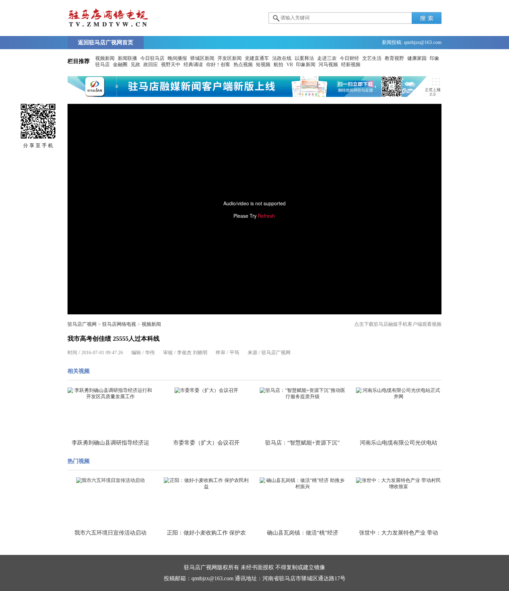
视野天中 (170, 64)
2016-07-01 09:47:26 (102, 352)
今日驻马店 (152, 58)
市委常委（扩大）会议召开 (206, 443)
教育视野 (394, 58)
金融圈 (120, 64)
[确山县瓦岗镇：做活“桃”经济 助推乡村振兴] (303, 483)
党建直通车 (257, 58)
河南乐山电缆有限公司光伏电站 (398, 443)
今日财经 (349, 58)
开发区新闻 (229, 58)
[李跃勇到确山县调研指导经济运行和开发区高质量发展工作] (110, 393)
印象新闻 (305, 64)
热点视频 (243, 64)
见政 (135, 64)
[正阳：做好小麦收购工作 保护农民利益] (207, 483)
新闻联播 (127, 58)
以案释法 (304, 58)
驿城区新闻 (202, 58)
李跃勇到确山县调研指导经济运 (110, 443)
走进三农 (327, 58)
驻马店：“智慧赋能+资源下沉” (302, 443)
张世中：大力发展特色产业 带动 (398, 533)
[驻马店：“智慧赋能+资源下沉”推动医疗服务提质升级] (303, 393)
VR (289, 64)
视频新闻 (105, 58)
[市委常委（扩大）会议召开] (207, 390)
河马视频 (328, 64)
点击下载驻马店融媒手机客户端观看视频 (397, 324)
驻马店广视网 (82, 324)
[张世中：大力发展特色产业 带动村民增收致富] (399, 483)
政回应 (150, 64)
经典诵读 (193, 64)
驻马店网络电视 (119, 324)
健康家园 (417, 58)
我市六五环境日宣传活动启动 (110, 533)
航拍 (278, 64)
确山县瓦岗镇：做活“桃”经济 (302, 533)
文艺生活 (372, 58)
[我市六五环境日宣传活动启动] (110, 480)
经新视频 (350, 64)
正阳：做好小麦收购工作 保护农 (206, 533)
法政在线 (282, 58)
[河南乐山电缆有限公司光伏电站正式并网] (399, 393)
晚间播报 (177, 58)
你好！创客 (218, 64)
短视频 (263, 64)
